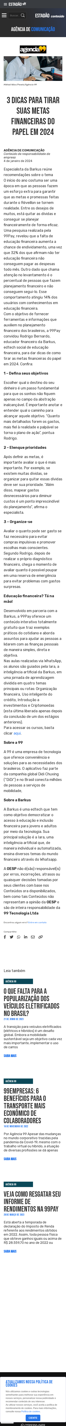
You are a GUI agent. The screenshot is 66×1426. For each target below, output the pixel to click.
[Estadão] (17, 4)
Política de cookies (30, 1411)
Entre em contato (37, 922)
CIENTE (33, 1418)
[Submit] (23, 15)
